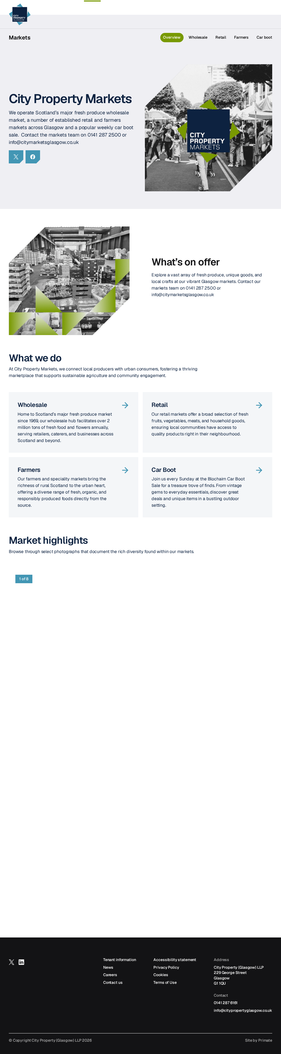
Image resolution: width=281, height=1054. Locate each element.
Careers (110, 974)
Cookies (160, 974)
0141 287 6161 (226, 1002)
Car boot (264, 37)
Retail (220, 37)
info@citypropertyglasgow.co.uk (243, 1010)
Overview (172, 37)
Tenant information (119, 959)
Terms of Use (164, 982)
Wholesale (198, 37)
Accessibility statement (174, 959)
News (108, 967)
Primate (265, 1040)
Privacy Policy (166, 967)
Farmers (241, 37)
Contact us (113, 982)
